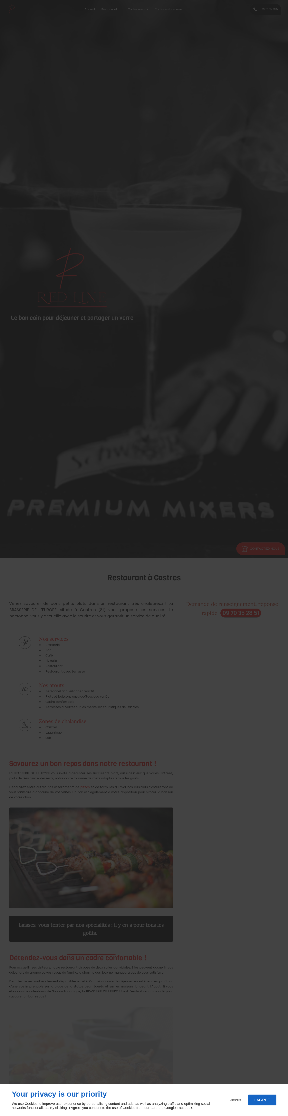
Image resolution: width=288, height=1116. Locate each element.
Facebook (184, 1108)
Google (170, 1108)
